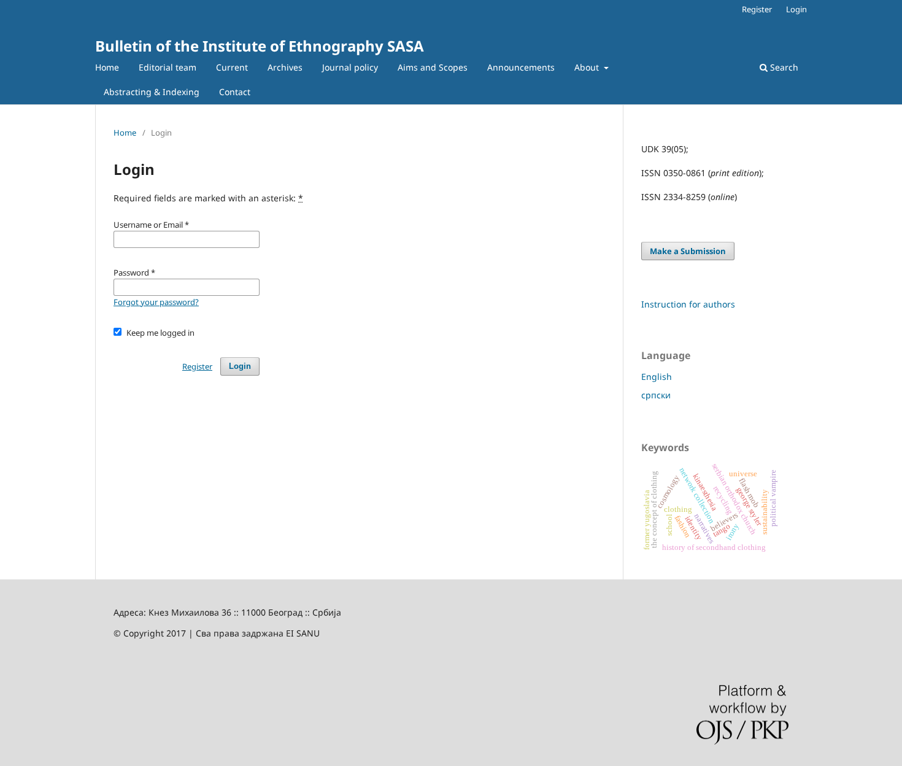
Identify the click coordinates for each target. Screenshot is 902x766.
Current (232, 67)
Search (783, 67)
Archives (285, 67)
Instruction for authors (688, 304)
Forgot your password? (156, 302)
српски (656, 395)
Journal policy (350, 67)
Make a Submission (688, 251)
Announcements (521, 67)
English (656, 376)
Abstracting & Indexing (151, 92)
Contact (234, 92)
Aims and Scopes (433, 67)
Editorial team (167, 67)
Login (796, 9)
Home (107, 67)
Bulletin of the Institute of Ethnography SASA (259, 46)
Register (757, 9)
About (587, 67)
